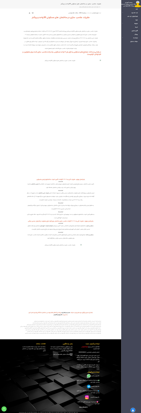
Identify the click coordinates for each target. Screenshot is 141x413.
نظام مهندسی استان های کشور (48, 333)
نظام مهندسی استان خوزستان (84, 331)
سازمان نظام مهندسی (69, 326)
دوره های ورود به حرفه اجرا (47, 324)
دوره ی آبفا (29, 324)
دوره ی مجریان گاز (97, 326)
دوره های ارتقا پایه (36, 323)
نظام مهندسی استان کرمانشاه (44, 331)
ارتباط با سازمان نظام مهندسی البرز (61, 354)
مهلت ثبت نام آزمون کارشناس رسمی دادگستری (49, 329)
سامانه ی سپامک (39, 326)
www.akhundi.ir (83, 407)
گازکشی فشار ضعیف (36, 328)
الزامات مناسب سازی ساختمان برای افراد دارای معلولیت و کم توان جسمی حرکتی (85, 323)
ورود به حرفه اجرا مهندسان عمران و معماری (33, 333)
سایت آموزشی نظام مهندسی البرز (94, 328)
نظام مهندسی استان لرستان (95, 333)
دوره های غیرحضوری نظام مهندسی (75, 324)
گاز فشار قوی (42, 328)
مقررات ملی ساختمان (43, 193)
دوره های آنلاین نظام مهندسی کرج (47, 323)
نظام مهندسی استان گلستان (32, 331)
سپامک (70, 328)
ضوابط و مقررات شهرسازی (46, 226)
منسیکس (20, 412)
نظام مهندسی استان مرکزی (60, 333)
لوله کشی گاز (98, 329)
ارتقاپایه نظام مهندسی (58, 412)
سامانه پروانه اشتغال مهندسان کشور (57, 326)
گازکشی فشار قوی (28, 328)
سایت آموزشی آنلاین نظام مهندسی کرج (28, 326)
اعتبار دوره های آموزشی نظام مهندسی (60, 321)
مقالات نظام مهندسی (73, 13)
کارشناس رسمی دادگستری (51, 328)
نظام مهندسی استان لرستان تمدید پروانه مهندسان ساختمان (78, 333)
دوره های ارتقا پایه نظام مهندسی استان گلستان (92, 324)
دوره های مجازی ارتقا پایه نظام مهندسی (60, 324)
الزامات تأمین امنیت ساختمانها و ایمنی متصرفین (43, 321)
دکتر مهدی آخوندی (58, 315)
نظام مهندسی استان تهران (96, 331)
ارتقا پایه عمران (78, 321)
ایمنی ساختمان (35, 184)
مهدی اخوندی (95, 13)
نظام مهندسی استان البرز (30, 329)
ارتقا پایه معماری (71, 321)
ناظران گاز (38, 329)
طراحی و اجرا (89, 226)
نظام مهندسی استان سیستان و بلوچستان (70, 331)
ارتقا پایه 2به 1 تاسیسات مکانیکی (94, 321)
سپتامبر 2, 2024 (82, 13)
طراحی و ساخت (89, 235)
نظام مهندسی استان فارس (56, 331)
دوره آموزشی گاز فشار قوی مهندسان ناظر (62, 323)
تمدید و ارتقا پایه (65, 312)
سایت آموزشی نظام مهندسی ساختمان (79, 328)
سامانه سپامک (46, 326)
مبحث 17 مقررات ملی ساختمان (90, 329)
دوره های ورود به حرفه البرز (37, 324)
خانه (99, 7)
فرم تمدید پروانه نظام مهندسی (62, 328)
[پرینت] (29, 13)
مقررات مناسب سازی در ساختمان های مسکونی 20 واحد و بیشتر (71, 329)
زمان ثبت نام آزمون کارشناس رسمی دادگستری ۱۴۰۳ (84, 326)
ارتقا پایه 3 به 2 (84, 321)
